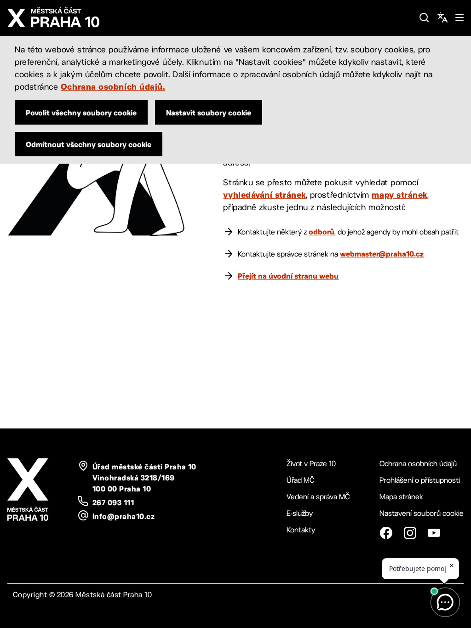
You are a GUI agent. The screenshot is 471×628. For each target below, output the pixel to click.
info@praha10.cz (123, 516)
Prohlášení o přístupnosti (419, 480)
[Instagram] (409, 532)
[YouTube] (433, 532)
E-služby (300, 513)
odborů (321, 232)
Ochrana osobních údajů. (113, 86)
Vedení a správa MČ (318, 496)
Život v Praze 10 (311, 463)
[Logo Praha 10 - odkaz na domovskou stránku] (209, 17)
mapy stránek (399, 194)
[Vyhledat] (424, 17)
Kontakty (301, 529)
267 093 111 (113, 502)
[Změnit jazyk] (442, 17)
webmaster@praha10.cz (382, 254)
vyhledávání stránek (264, 194)
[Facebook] (385, 532)
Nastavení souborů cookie (421, 513)
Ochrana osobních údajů (418, 463)
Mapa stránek (401, 496)
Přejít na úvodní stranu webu (288, 276)
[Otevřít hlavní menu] (459, 17)
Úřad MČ (301, 480)
